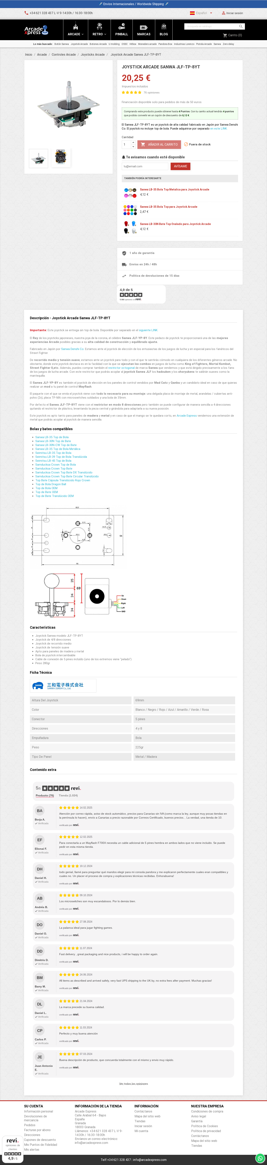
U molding (114, 44)
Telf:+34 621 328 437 (116, 1160)
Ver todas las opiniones (133, 1083)
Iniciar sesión (143, 1126)
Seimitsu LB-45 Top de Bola (53, 460)
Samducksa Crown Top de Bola (55, 464)
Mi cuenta (141, 1131)
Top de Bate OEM (46, 492)
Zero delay (228, 44)
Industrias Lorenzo (184, 44)
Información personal (38, 1111)
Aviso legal (198, 1116)
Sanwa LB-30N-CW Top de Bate (56, 445)
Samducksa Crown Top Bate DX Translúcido (63, 472)
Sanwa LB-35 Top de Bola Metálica (57, 449)
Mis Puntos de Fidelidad (40, 1145)
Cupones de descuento (40, 1140)
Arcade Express (187, 415)
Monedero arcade (147, 44)
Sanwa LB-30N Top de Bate (53, 441)
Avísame (180, 166)
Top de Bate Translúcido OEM (54, 496)
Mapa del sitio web (147, 1116)
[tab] (45, 795)
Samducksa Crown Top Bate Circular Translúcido (67, 476)
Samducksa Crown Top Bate (53, 468)
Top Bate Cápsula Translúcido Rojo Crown (62, 480)
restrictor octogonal (121, 368)
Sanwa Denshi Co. (72, 349)
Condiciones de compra (207, 1111)
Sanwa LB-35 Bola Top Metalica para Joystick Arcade (174, 189)
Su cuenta (33, 1106)
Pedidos (29, 1125)
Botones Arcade (98, 44)
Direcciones (32, 1135)
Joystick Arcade (79, 44)
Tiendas (139, 1121)
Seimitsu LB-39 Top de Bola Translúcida (61, 457)
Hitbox (133, 44)
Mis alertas (31, 1149)
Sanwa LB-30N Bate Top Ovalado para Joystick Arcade (175, 224)
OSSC (125, 44)
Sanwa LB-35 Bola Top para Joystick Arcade (168, 206)
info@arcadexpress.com (150, 1160)
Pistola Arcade (204, 44)
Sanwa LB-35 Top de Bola (52, 437)
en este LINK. (219, 128)
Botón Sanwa (62, 44)
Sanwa (217, 44)
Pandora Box (165, 44)
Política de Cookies (204, 1126)
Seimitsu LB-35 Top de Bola (53, 453)
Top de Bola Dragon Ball (50, 484)
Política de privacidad (206, 1131)
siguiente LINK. (148, 330)
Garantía (196, 1121)
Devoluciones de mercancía (35, 1118)
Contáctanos (143, 1111)
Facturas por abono (37, 1130)
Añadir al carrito (159, 144)
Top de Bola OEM (46, 488)
